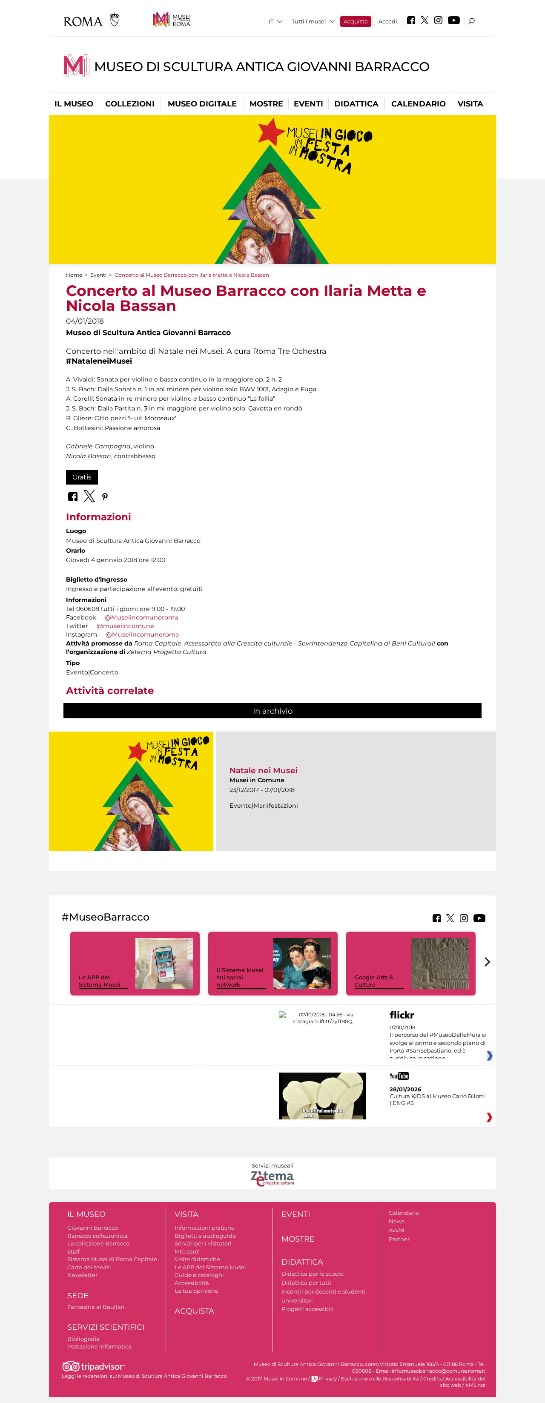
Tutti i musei (309, 21)
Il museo (73, 104)
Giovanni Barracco (92, 1227)
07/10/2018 (438, 1043)
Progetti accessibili (307, 1308)
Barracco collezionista (97, 1235)
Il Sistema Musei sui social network (240, 977)
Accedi (388, 21)
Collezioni (130, 104)
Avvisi (396, 1230)
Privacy (328, 1379)
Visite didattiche (197, 1259)
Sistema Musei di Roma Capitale (112, 1259)
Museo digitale (202, 104)
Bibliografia (83, 1338)
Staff (73, 1251)
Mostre (266, 104)
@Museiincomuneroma (141, 617)
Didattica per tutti (306, 1282)
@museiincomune (125, 626)
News (396, 1221)
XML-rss (475, 1385)
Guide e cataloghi (199, 1274)
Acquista (356, 21)
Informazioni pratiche (205, 1227)
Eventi (308, 104)
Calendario (418, 104)
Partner (399, 1239)
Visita (470, 104)
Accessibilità (192, 1283)
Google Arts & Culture (374, 981)
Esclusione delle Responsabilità (380, 1379)
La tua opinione (196, 1290)
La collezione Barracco (98, 1243)
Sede (78, 1296)
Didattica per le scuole (312, 1273)
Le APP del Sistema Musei (99, 981)
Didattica (356, 104)
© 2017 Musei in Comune (276, 1379)
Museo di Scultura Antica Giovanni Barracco (262, 67)
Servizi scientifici (105, 1327)
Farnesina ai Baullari (96, 1306)
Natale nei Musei (263, 770)
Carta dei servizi (89, 1267)
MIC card (187, 1251)
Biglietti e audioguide (205, 1235)
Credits (432, 1379)
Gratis (82, 477)
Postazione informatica (99, 1346)
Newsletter (82, 1274)
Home (74, 275)
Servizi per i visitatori (203, 1243)
